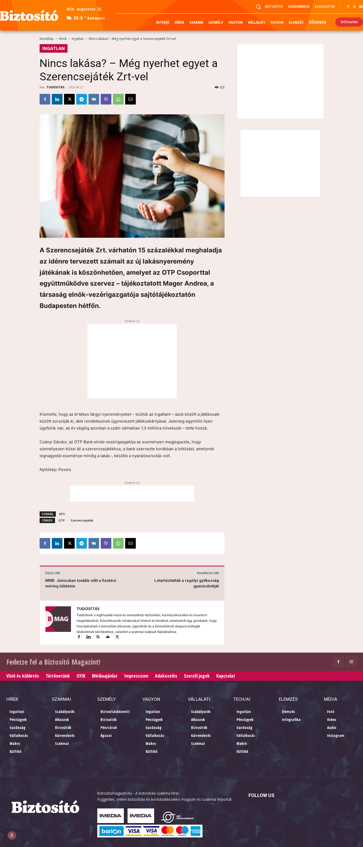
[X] (69, 99)
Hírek (63, 38)
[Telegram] (81, 99)
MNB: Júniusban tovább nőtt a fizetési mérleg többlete (80, 583)
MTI (62, 514)
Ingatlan (78, 38)
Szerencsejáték (82, 520)
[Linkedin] (57, 99)
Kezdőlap (47, 38)
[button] (258, 6)
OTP (61, 520)
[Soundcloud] (110, 637)
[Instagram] (354, 7)
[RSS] (100, 637)
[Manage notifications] (11, 835)
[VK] (93, 99)
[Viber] (106, 99)
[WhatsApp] (118, 99)
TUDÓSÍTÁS (56, 87)
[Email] (130, 99)
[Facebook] (348, 7)
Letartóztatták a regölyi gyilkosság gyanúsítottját (186, 583)
